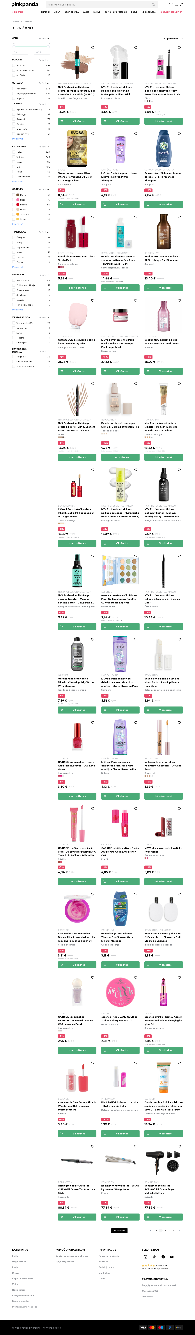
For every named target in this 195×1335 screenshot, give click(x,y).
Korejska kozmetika (23, 1296)
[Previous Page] (151, 1231)
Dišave (16, 1273)
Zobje (15, 1284)
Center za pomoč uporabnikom (72, 1256)
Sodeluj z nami (107, 1267)
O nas (102, 1279)
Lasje (15, 1267)
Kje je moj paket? (64, 1262)
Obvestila (147, 1297)
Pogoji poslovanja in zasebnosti (159, 1285)
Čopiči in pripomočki (23, 1279)
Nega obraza (19, 1262)
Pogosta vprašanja (109, 1256)
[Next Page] (179, 1231)
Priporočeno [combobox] (171, 38)
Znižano (27, 22)
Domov (17, 22)
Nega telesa (18, 1290)
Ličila (15, 1256)
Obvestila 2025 (150, 1291)
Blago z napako (20, 1301)
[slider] (14, 46)
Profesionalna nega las (24, 1307)
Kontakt (103, 1262)
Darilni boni (105, 1273)
